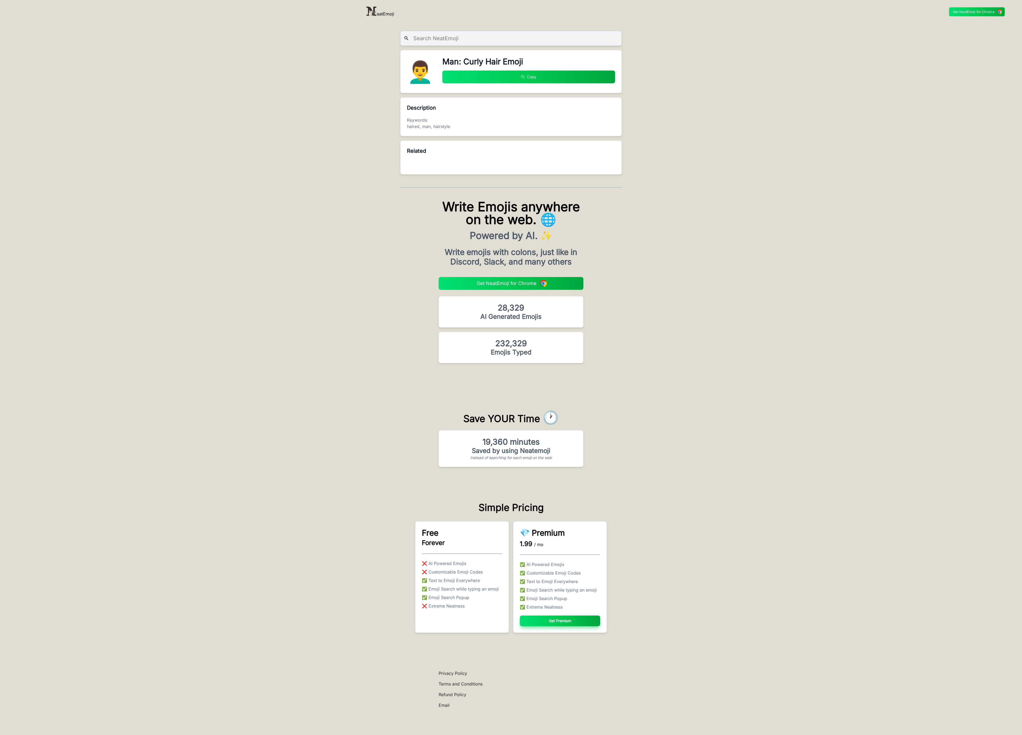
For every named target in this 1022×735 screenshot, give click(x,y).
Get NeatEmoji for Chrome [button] (974, 12)
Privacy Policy (453, 673)
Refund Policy (452, 694)
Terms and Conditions (461, 684)
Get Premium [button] (560, 620)
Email (444, 705)
